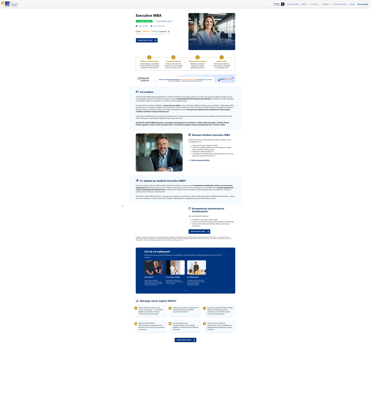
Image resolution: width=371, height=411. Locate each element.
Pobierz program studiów (200, 160)
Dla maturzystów (339, 4)
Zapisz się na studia (145, 40)
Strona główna (293, 4)
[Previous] (221, 290)
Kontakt (352, 4)
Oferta (303, 4)
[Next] (224, 290)
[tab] (185, 290)
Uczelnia (325, 4)
